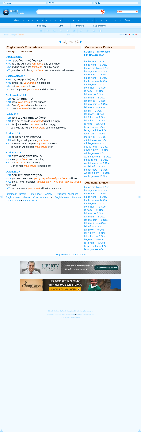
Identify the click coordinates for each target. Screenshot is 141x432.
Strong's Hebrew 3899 (97, 51)
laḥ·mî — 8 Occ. (93, 110)
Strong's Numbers (67, 194)
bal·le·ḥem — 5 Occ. (95, 64)
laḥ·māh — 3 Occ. (94, 94)
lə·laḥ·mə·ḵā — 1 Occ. (96, 130)
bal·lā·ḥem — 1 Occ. (95, 61)
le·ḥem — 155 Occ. (94, 123)
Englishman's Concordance (70, 254)
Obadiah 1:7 (13, 171)
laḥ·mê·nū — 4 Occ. (95, 107)
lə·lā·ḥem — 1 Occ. (94, 127)
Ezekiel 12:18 (13, 152)
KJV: (8, 67)
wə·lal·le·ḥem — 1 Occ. (97, 173)
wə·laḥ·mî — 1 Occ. (95, 166)
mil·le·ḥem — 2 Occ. (95, 143)
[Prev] (3, 203)
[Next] (137, 203)
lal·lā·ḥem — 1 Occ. (95, 117)
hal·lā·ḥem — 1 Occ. (95, 78)
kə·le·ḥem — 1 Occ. (95, 87)
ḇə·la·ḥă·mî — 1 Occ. (96, 159)
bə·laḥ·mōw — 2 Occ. (96, 71)
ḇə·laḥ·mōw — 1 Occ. (96, 169)
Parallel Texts (30, 200)
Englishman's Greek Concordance (27, 197)
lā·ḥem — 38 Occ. (94, 91)
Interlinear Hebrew (41, 194)
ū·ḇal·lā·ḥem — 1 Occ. (96, 150)
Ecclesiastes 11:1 (16, 95)
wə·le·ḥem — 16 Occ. (96, 176)
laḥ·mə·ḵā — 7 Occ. (95, 100)
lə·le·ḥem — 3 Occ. (94, 133)
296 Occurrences (94, 55)
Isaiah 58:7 (12, 114)
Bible (6, 35)
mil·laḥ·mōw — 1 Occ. (96, 140)
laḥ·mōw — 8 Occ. (94, 114)
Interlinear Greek (16, 194)
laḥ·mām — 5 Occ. (94, 97)
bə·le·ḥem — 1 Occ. (95, 74)
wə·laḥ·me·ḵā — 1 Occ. (97, 163)
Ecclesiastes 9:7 (15, 76)
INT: (8, 70)
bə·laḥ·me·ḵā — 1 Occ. (97, 68)
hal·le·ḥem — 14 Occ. (96, 81)
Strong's (13, 35)
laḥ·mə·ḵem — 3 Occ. (96, 104)
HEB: (9, 60)
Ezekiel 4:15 (13, 133)
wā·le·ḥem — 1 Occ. (95, 153)
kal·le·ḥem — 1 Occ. (95, 84)
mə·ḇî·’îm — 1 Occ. (95, 137)
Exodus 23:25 (14, 57)
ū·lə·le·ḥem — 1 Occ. (96, 146)
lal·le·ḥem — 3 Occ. (95, 120)
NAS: (9, 63)
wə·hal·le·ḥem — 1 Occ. (97, 156)
